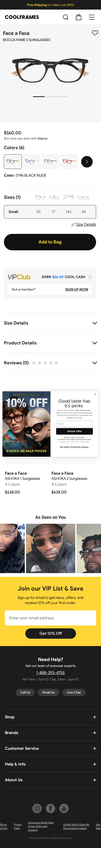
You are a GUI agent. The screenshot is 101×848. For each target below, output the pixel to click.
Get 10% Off (50, 633)
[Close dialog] (95, 394)
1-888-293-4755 (50, 672)
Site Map (98, 826)
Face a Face (16, 33)
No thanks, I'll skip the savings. (74, 447)
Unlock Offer (74, 431)
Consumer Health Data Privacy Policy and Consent (40, 826)
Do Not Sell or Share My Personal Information (76, 826)
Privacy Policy (18, 826)
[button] (57, 548)
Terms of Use (3, 826)
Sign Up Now (76, 289)
